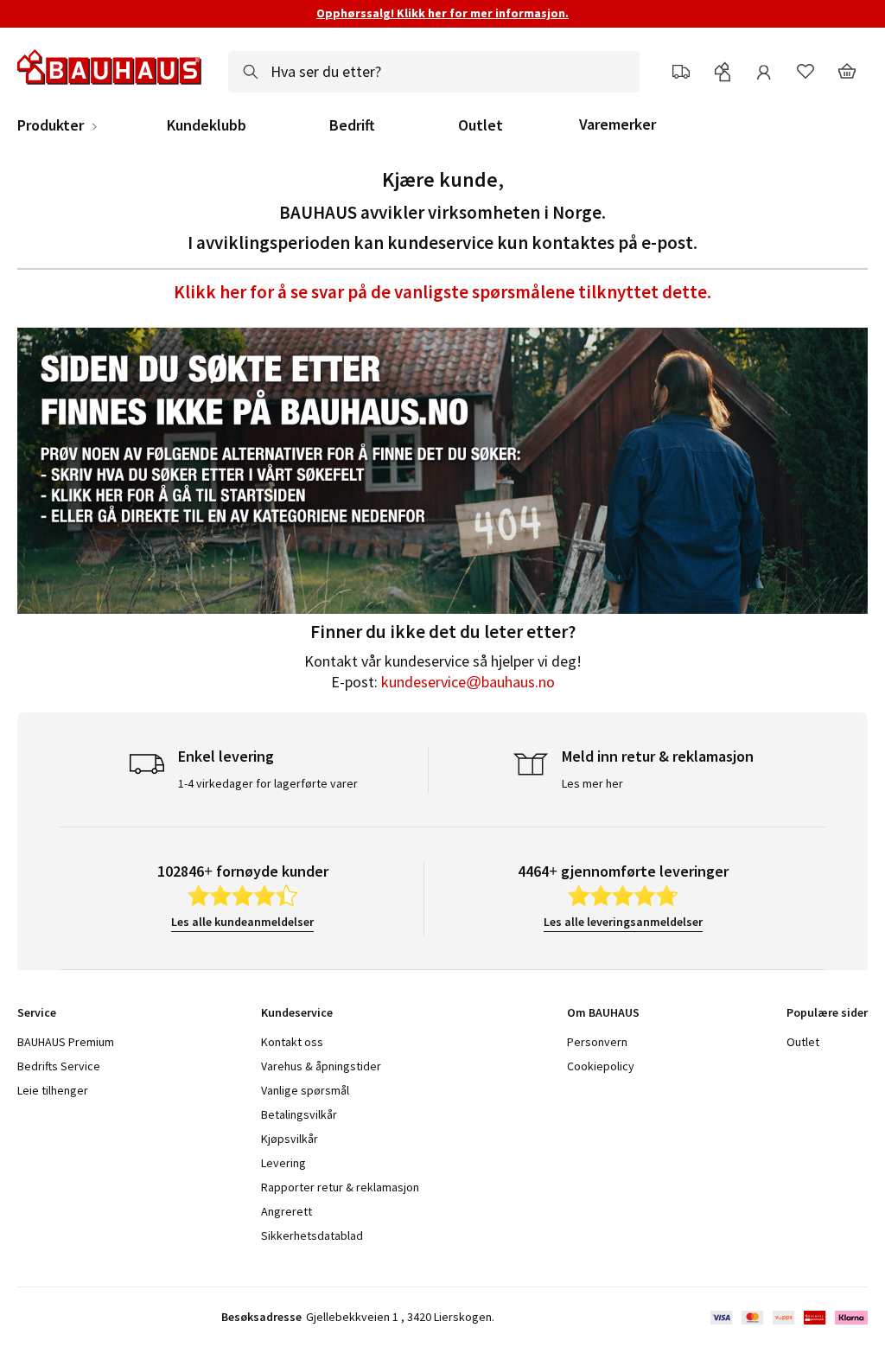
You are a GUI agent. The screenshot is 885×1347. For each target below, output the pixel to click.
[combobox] (434, 72)
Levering (283, 1163)
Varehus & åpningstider (321, 1066)
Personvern (597, 1042)
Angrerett (286, 1211)
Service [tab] (36, 1012)
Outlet (480, 125)
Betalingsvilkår (299, 1114)
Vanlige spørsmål (305, 1090)
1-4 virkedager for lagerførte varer (268, 783)
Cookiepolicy (600, 1066)
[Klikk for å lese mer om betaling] (788, 1318)
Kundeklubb (206, 125)
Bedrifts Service (58, 1066)
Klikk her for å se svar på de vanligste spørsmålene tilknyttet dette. (442, 292)
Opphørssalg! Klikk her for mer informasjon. (442, 13)
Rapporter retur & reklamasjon (340, 1187)
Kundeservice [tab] (297, 1012)
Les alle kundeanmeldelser (242, 921)
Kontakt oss (292, 1042)
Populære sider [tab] (827, 1012)
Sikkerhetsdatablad (312, 1235)
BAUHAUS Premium (65, 1042)
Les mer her (592, 783)
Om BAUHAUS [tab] (603, 1012)
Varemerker (617, 124)
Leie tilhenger (52, 1090)
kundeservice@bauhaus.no (468, 682)
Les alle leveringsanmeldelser (623, 921)
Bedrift (352, 125)
